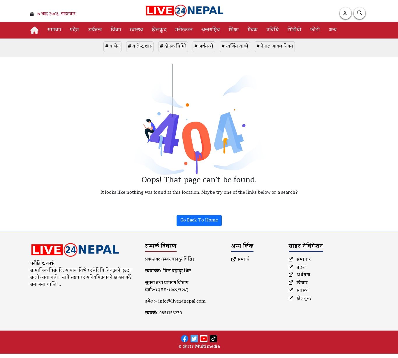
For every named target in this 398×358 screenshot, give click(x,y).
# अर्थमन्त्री (203, 46)
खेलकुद (159, 30)
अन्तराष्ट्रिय (210, 30)
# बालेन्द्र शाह (140, 46)
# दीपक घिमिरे (173, 46)
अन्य (333, 30)
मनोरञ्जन (184, 30)
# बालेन (112, 46)
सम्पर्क (243, 259)
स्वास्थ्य (136, 30)
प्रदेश (74, 30)
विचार (116, 30)
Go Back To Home (199, 220)
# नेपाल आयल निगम (274, 46)
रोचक (253, 30)
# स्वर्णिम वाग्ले (234, 46)
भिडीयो (294, 30)
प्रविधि (273, 30)
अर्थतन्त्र (95, 30)
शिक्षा (234, 30)
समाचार (54, 30)
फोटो (315, 30)
